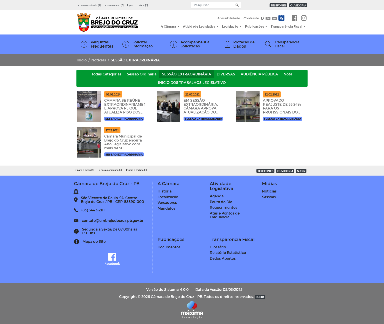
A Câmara (169, 26)
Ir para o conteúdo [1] (89, 5)
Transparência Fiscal (287, 26)
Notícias (98, 60)
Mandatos (166, 208)
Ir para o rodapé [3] (137, 5)
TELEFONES (278, 5)
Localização (168, 197)
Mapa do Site (94, 241)
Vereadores (167, 202)
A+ (267, 18)
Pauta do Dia (221, 202)
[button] (236, 5)
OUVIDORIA (298, 5)
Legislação (230, 26)
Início (82, 60)
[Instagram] (304, 18)
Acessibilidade (228, 18)
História (165, 191)
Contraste (252, 18)
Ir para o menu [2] (114, 5)
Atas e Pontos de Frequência (225, 215)
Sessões (269, 197)
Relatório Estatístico (228, 252)
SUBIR (301, 170)
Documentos (169, 247)
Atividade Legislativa (199, 26)
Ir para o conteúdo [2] (110, 170)
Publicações (255, 26)
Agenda (217, 196)
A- (274, 18)
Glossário (218, 247)
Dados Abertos (223, 258)
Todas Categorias (106, 74)
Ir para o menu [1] (84, 170)
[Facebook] (294, 18)
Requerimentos (223, 207)
